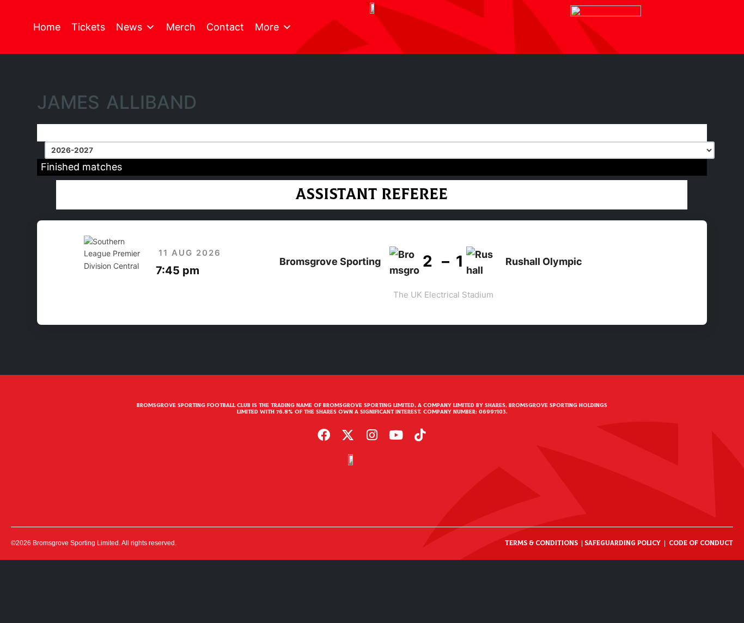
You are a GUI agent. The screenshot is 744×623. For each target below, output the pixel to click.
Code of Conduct (701, 543)
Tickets (88, 27)
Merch (181, 27)
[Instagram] (372, 434)
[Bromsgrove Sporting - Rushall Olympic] (371, 272)
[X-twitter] (348, 434)
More (267, 27)
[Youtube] (396, 434)
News (129, 27)
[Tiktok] (420, 434)
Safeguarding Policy (622, 543)
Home (46, 27)
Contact (225, 27)
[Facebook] (324, 434)
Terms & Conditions (541, 543)
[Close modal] (12, 566)
